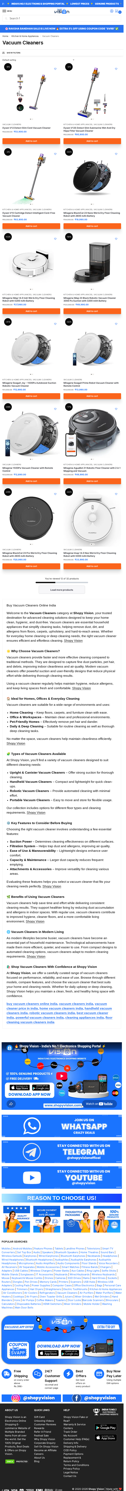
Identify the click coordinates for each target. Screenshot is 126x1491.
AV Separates (27, 1267)
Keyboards (61, 1274)
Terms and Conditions (76, 1465)
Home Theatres (89, 1252)
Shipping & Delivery (74, 1446)
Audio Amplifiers (45, 1263)
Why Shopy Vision (44, 1439)
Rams (86, 1278)
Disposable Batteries (29, 1303)
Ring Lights (93, 1270)
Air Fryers (32, 1296)
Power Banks (61, 1270)
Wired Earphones (49, 1255)
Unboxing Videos (44, 1420)
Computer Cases (62, 1285)
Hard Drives (98, 1278)
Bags (99, 1285)
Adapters (7, 1270)
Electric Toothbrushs (75, 1289)
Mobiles (6, 1248)
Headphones (110, 1255)
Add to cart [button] (31, 141)
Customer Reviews (45, 1424)
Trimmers (22, 1289)
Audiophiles (62, 1259)
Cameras (60, 1278)
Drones (49, 1278)
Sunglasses (27, 1274)
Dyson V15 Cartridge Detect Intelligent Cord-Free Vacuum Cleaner (28, 214)
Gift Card (39, 1417)
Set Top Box (24, 1252)
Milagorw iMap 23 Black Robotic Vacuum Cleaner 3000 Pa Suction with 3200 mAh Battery (89, 299)
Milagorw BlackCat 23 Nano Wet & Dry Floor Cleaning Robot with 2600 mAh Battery (91, 214)
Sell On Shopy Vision (46, 1446)
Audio (36, 1252)
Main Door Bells (24, 1307)
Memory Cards (48, 1281)
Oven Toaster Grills (51, 1296)
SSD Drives (74, 1278)
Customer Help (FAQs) (76, 1439)
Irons (17, 1300)
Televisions (93, 1248)
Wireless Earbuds (12, 1255)
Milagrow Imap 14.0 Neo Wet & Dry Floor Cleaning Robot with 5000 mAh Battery (89, 554)
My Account (70, 1435)
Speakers (47, 1252)
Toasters (61, 1300)
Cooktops (18, 1296)
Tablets (59, 1248)
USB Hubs (89, 1281)
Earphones (30, 1255)
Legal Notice (70, 1472)
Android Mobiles (22, 1248)
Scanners (75, 1281)
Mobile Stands (10, 1274)
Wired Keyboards (80, 1274)
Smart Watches (70, 1267)
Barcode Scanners (93, 1300)
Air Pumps (28, 1300)
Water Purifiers (104, 1292)
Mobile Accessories (48, 1267)
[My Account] (112, 11)
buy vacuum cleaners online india (32, 1004)
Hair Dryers (36, 1289)
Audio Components (68, 1263)
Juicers (68, 1296)
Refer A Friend (42, 1431)
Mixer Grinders (83, 1296)
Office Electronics (84, 1285)
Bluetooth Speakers (66, 1252)
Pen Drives (31, 1281)
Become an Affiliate (45, 1450)
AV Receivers (9, 1267)
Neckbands (93, 1255)
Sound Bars (107, 1252)
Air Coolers (30, 1292)
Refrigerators (47, 1292)
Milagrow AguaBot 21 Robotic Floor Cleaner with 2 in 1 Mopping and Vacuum (92, 469)
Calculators (8, 1303)
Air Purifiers (87, 1292)
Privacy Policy (71, 1468)
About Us (39, 1457)
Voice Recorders (108, 1263)
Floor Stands (89, 1263)
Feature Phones (43, 1248)
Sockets (112, 1278)
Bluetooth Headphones (39, 1259)
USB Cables (21, 1270)
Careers (38, 1453)
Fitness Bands (90, 1267)
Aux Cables (77, 1270)
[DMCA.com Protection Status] (18, 1461)
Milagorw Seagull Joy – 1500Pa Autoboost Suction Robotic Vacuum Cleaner (29, 384)
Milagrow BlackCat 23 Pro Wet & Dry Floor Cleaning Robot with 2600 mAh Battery (29, 554)
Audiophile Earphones (83, 1259)
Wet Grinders (102, 1296)
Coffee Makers (44, 1300)
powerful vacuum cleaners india (40, 1017)
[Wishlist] (55, 68)
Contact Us (69, 1476)
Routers (6, 1281)
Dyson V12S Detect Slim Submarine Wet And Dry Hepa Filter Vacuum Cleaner (89, 129)
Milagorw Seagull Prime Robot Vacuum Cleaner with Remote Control (91, 384)
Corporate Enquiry (44, 1442)
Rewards (39, 1428)
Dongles (18, 1281)
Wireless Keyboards (103, 1274)
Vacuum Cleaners (11, 124)
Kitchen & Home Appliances (25, 36)
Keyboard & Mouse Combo (27, 1278)
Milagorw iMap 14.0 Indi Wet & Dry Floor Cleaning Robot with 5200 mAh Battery (28, 299)
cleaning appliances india (84, 1017)
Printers (63, 1281)
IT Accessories (44, 1274)
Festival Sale (41, 1435)
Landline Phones (75, 1248)
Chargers (105, 1267)
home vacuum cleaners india (61, 1008)
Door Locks (74, 1300)
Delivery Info (70, 1442)
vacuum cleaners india (76, 1004)
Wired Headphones (13, 1259)
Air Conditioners (12, 1292)
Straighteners (53, 1289)
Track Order (70, 1431)
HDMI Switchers (52, 1303)
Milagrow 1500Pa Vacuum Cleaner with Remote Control (27, 469)
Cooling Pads (22, 1285)
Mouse (6, 1278)
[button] (117, 11)
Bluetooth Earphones (73, 1255)
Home (5, 36)
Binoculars (112, 1300)
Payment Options (73, 1453)
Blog (36, 1461)
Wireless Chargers (41, 1270)
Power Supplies (41, 1285)
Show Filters (14, 53)
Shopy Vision (73, 640)
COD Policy (70, 1450)
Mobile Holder (92, 1303)
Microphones (26, 1263)
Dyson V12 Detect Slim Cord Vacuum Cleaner (26, 128)
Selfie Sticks (109, 1270)
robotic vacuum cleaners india (52, 1013)
